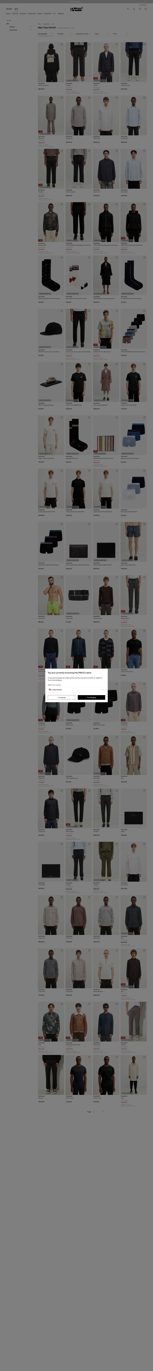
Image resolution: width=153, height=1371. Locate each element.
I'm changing (91, 697)
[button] (76, 690)
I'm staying (61, 697)
